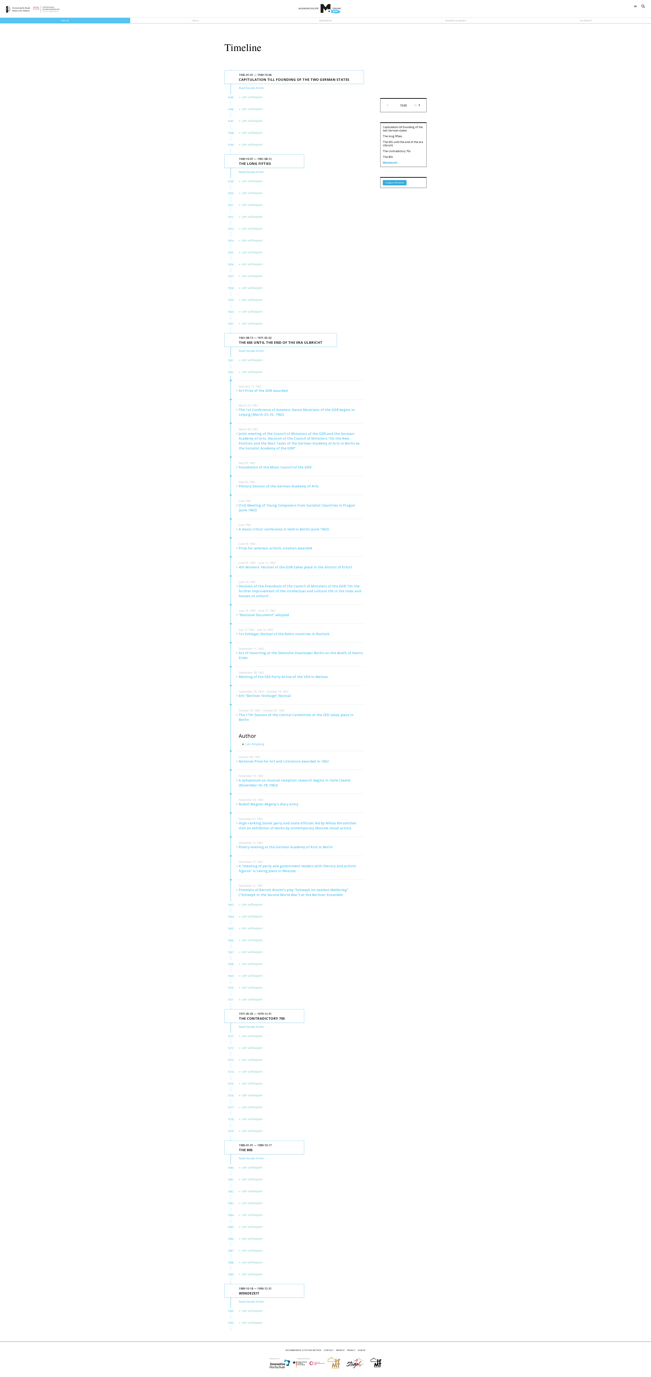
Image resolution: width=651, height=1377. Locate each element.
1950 (231, 193)
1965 (231, 928)
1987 (231, 1251)
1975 (231, 1084)
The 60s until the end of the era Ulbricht (403, 143)
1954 (231, 241)
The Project (586, 20)
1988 (231, 1263)
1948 (231, 133)
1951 (231, 205)
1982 (231, 1191)
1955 (231, 252)
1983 (231, 1203)
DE (635, 6)
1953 (231, 229)
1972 (231, 1048)
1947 (231, 121)
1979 (231, 1131)
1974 (231, 1072)
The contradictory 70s (397, 151)
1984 (231, 1215)
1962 (231, 372)
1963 (231, 905)
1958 (231, 288)
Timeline (65, 20)
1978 (231, 1119)
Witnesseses (325, 20)
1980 (231, 1168)
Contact (329, 1350)
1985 (231, 1227)
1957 (231, 276)
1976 (231, 1095)
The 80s (388, 157)
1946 (231, 109)
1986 (231, 1239)
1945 (231, 97)
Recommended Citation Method (303, 1350)
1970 (231, 988)
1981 (231, 1179)
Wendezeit (390, 162)
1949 (231, 145)
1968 (231, 964)
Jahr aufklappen (252, 97)
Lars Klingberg (254, 744)
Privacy (351, 1350)
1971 (231, 1000)
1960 (231, 312)
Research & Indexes (456, 20)
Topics (195, 20)
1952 (231, 217)
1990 (231, 1323)
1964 (231, 917)
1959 (231, 300)
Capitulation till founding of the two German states (403, 128)
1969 (231, 976)
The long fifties (392, 136)
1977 (231, 1107)
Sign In (361, 1350)
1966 (231, 940)
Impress (340, 1350)
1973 (231, 1060)
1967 (231, 952)
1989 (231, 1274)
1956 (231, 264)
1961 (231, 324)
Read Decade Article (251, 88)
